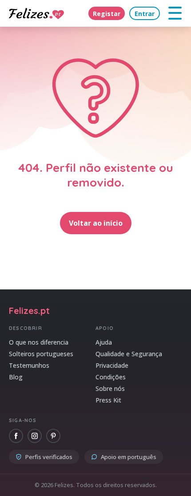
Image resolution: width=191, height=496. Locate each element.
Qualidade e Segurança (129, 354)
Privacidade (112, 365)
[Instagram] (35, 436)
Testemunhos (29, 365)
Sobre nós (110, 388)
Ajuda (104, 342)
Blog (16, 377)
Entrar (145, 13)
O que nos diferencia (38, 342)
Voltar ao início (96, 223)
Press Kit (108, 400)
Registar (106, 13)
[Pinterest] (53, 436)
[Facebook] (16, 436)
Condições (111, 377)
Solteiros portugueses (41, 354)
